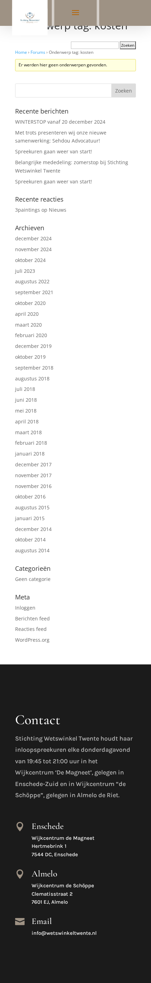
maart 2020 (28, 324)
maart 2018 (28, 432)
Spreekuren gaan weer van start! (53, 151)
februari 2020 (31, 335)
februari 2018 (31, 442)
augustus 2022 (32, 281)
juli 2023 (25, 271)
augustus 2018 (32, 378)
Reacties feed (31, 629)
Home (21, 52)
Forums (38, 52)
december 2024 (33, 238)
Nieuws (57, 209)
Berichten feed (32, 618)
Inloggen (25, 607)
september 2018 (34, 367)
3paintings (27, 209)
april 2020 (27, 314)
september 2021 (34, 292)
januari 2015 (30, 518)
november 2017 (33, 475)
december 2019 (33, 346)
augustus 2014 (32, 550)
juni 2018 (26, 399)
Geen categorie (33, 579)
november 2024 (33, 249)
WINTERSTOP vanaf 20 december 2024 (60, 121)
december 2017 (33, 464)
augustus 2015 (32, 507)
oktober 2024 (30, 260)
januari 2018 (30, 453)
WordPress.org (32, 639)
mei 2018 (26, 410)
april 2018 (27, 421)
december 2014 (33, 529)
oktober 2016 (30, 496)
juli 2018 (25, 389)
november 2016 (33, 486)
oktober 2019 (30, 357)
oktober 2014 (30, 539)
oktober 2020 (30, 303)
